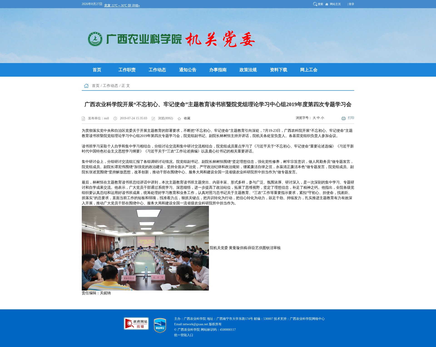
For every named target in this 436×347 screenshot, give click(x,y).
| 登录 (351, 4)
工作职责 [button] (127, 69)
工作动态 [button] (157, 69)
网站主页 (335, 4)
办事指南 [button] (218, 69)
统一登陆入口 (183, 335)
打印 (351, 118)
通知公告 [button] (187, 69)
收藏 (187, 118)
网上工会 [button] (308, 69)
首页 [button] (97, 69)
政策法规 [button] (248, 69)
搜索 (320, 4)
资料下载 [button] (278, 69)
